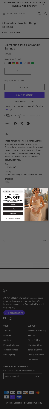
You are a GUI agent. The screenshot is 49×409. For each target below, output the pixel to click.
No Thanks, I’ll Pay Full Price (13, 218)
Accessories (13, 213)
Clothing (13, 204)
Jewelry (13, 209)
